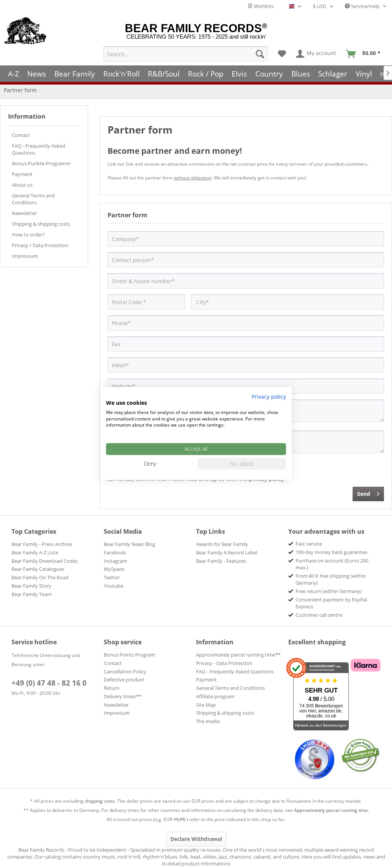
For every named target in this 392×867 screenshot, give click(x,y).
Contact (21, 135)
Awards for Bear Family (222, 544)
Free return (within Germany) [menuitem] (329, 591)
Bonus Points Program (129, 654)
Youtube (113, 585)
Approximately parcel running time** (238, 654)
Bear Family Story (31, 585)
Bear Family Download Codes (44, 560)
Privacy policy (269, 396)
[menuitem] (185, 54)
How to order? (28, 234)
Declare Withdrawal (196, 839)
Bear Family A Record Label (226, 552)
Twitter (112, 577)
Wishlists (263, 6)
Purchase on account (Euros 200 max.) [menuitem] (332, 564)
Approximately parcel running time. (331, 810)
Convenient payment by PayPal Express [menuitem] (331, 603)
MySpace (114, 569)
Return (111, 687)
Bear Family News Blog (129, 544)
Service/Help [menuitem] (365, 6)
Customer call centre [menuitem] (319, 614)
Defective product (124, 679)
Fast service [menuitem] (309, 543)
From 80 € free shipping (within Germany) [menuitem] (331, 579)
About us (22, 184)
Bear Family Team (31, 594)
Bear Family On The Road (40, 577)
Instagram (115, 560)
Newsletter (24, 213)
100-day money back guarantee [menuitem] (331, 552)
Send (363, 493)
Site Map (206, 704)
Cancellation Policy (125, 671)
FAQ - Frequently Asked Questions (38, 149)
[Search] (260, 54)
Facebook (115, 552)
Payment (22, 174)
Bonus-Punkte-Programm (41, 163)
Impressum (25, 256)
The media (208, 721)
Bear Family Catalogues (37, 569)
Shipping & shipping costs (41, 223)
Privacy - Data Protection (224, 663)
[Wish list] (282, 54)
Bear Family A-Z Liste (34, 552)
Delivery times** (122, 696)
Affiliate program (215, 696)
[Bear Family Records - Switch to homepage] (25, 31)
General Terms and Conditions (33, 199)
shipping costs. (100, 801)
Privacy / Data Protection (40, 245)
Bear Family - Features (221, 560)
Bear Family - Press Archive (41, 544)
